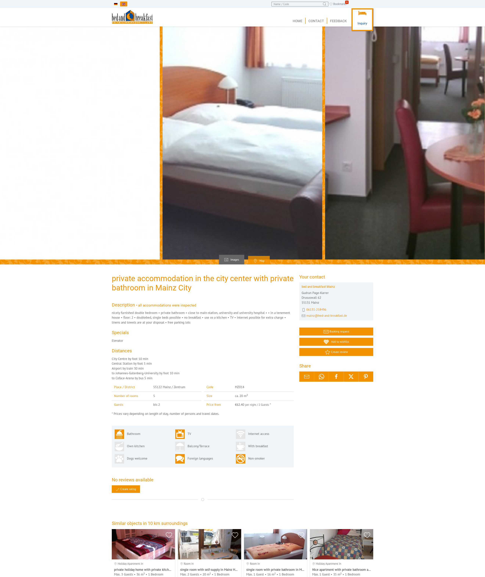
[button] (242, 143)
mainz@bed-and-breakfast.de (326, 315)
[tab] (231, 260)
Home (297, 21)
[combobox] (299, 4)
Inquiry (362, 23)
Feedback (338, 21)
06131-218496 (316, 309)
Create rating (128, 489)
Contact (316, 21)
